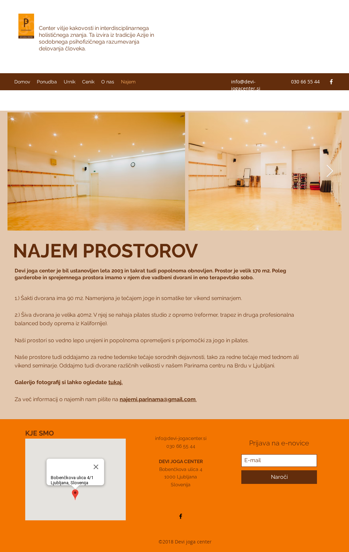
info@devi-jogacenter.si (245, 85)
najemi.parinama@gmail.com (158, 399)
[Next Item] (330, 171)
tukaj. (115, 382)
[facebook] (331, 81)
